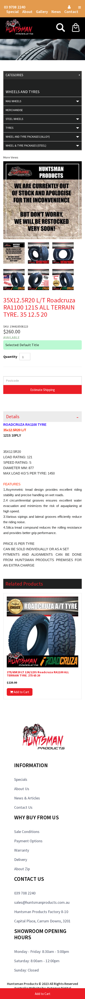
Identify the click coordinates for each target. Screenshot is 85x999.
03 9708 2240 (14, 7)
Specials (20, 779)
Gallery (42, 11)
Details (12, 416)
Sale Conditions (26, 831)
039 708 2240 (25, 893)
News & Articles (27, 798)
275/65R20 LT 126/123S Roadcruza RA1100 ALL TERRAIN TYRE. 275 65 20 (38, 674)
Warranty (21, 850)
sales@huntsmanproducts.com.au (42, 902)
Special (12, 11)
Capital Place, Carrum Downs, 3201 (42, 920)
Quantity (10, 356)
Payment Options (28, 840)
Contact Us (23, 807)
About (27, 11)
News (56, 11)
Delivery (20, 859)
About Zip (22, 868)
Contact (71, 11)
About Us (21, 788)
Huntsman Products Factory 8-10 (41, 911)
